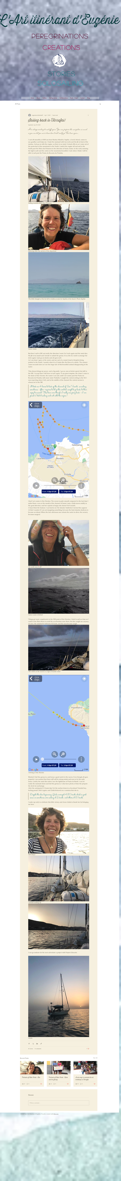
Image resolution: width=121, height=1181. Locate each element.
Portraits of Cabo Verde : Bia (31, 1077)
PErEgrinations (60, 36)
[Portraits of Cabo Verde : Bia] (32, 1067)
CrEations (62, 47)
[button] (100, 104)
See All (95, 1058)
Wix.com (56, 1114)
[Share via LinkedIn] (37, 1043)
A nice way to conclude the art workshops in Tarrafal (84, 1078)
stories (61, 73)
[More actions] (88, 115)
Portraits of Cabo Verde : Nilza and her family (58, 1078)
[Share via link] (41, 1043)
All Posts (17, 104)
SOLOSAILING (61, 83)
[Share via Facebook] (29, 1043)
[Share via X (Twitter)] (33, 1043)
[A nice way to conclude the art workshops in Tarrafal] (85, 1067)
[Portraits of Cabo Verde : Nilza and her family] (59, 1067)
